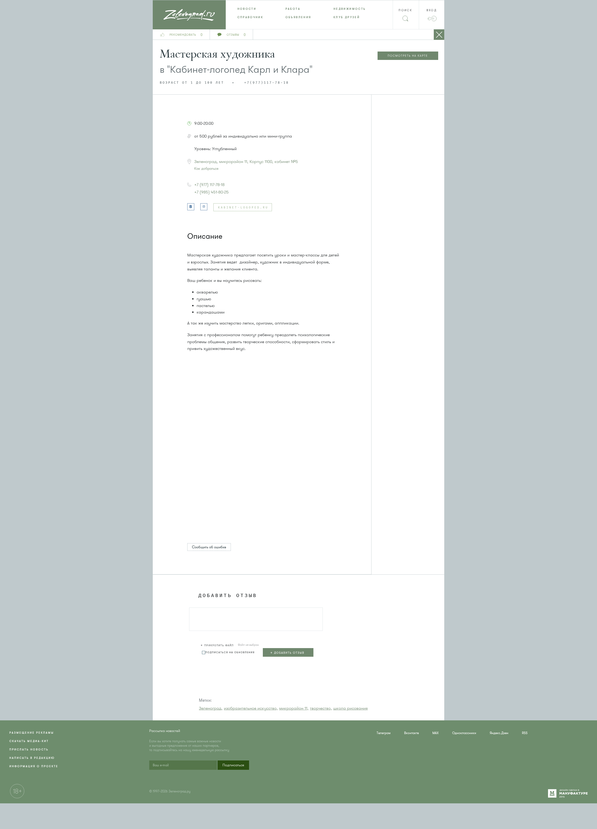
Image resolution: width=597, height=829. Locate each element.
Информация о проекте (33, 766)
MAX (435, 733)
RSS (525, 733)
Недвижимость (349, 9)
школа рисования (350, 708)
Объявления (298, 17)
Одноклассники (464, 733)
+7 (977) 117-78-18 (209, 184)
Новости (247, 9)
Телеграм (384, 733)
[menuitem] (250, 9)
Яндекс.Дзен (499, 733)
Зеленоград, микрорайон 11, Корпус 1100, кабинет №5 (246, 161)
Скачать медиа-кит (29, 741)
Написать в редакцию (32, 758)
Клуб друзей (346, 17)
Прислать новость (29, 749)
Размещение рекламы (31, 733)
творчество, (321, 708)
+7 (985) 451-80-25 (211, 192)
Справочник (250, 17)
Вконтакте (411, 733)
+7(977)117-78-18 (266, 82)
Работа (292, 9)
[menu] (298, 13)
